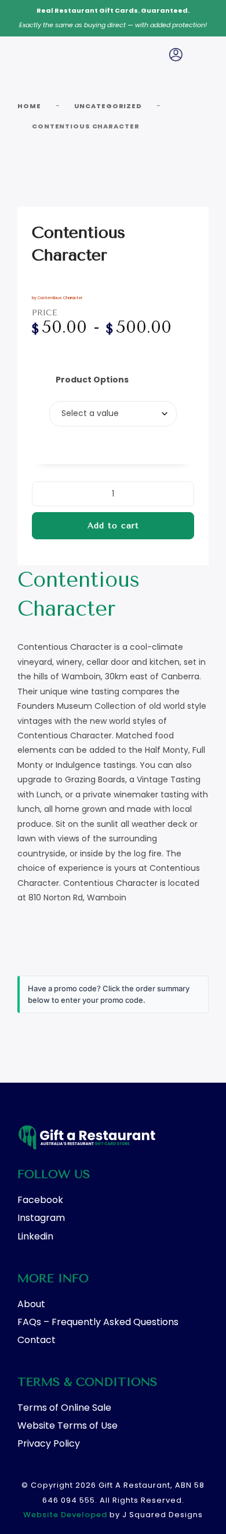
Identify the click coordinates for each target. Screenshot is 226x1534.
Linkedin (35, 1236)
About (31, 1304)
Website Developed (65, 1514)
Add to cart (113, 526)
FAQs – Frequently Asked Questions (97, 1322)
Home (29, 106)
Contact (36, 1340)
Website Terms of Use (67, 1425)
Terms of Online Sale (64, 1407)
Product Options (92, 379)
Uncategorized (108, 106)
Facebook (40, 1199)
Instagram (41, 1217)
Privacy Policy (48, 1443)
